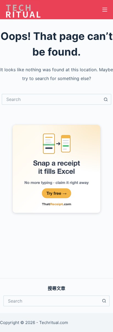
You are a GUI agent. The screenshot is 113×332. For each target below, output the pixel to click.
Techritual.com (53, 322)
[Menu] (104, 9)
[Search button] (105, 99)
